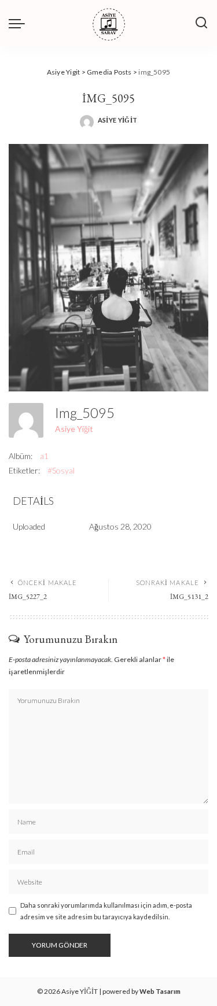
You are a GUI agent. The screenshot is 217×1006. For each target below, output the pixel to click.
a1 (44, 456)
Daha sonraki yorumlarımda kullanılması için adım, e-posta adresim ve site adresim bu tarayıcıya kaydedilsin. (106, 910)
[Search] (201, 23)
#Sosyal (61, 470)
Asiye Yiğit (118, 120)
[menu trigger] (20, 23)
